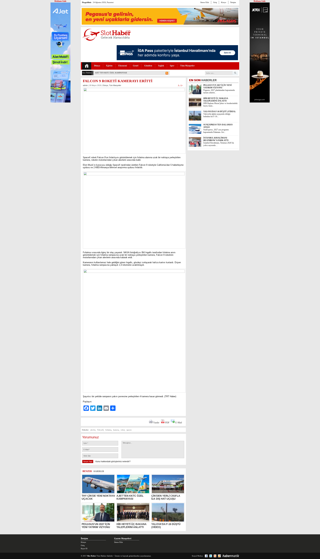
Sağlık (161, 65)
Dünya (97, 65)
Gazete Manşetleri (122, 538)
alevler (93, 430)
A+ (181, 85)
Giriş (215, 2)
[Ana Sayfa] (86, 66)
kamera (116, 430)
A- (179, 85)
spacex (129, 430)
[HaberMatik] (230, 555)
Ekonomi (122, 65)
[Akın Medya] (219, 555)
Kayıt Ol (84, 549)
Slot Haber (91, 556)
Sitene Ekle (204, 2)
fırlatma (108, 430)
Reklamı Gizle (260, 1)
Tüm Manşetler (187, 65)
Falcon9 (100, 430)
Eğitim (109, 65)
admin (85, 85)
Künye (223, 2)
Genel (135, 65)
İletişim (233, 2)
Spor (172, 65)
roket (123, 430)
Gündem (148, 65)
